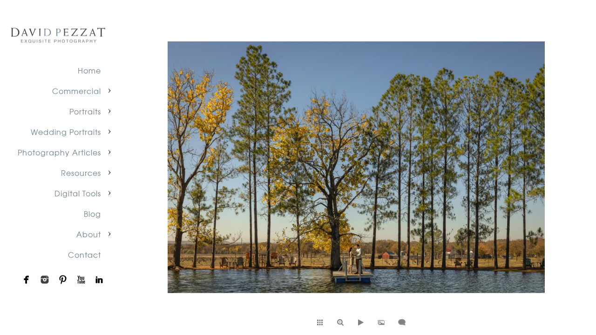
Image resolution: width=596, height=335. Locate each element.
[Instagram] (45, 280)
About (88, 234)
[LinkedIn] (99, 280)
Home (89, 70)
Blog (92, 213)
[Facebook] (26, 280)
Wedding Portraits (66, 131)
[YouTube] (81, 280)
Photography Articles (59, 152)
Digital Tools (77, 193)
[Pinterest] (63, 280)
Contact (84, 254)
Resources (81, 172)
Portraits (85, 111)
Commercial (76, 90)
